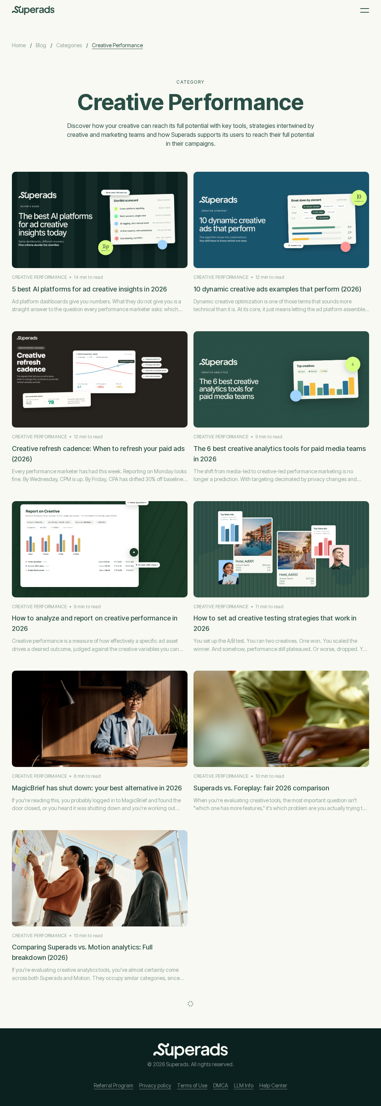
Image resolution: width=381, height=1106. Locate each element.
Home (19, 45)
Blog (41, 45)
